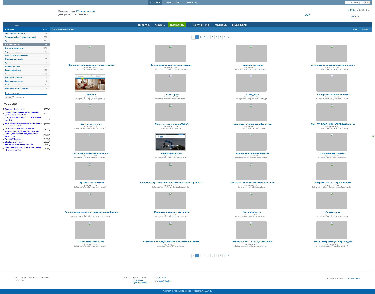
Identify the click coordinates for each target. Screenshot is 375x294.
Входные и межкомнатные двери (91, 153)
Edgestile (187, 291)
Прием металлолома (172, 153)
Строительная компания (333, 153)
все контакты (138, 280)
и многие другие (354, 278)
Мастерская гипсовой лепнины (333, 94)
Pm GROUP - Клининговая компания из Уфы (252, 183)
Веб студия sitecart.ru (242, 157)
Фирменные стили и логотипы (16, 52)
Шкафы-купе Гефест (14, 142)
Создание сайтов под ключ (15, 33)
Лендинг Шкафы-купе (14, 109)
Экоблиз (91, 94)
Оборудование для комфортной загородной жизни (91, 212)
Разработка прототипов (14, 81)
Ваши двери (252, 94)
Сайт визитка (10, 74)
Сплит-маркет (172, 94)
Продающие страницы (13, 77)
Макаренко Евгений (324, 157)
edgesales (163, 277)
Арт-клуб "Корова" (13, 139)
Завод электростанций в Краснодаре (332, 242)
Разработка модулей (12, 44)
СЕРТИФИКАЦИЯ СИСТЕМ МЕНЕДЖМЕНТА (333, 124)
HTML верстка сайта (13, 85)
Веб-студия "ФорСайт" (320, 187)
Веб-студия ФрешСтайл (85, 69)
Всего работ (9, 29)
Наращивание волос (252, 65)
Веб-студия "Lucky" (159, 187)
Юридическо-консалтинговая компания (171, 65)
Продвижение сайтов (13, 41)
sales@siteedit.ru (165, 281)
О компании (19, 280)
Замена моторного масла (91, 242)
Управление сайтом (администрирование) (20, 37)
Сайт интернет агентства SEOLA (171, 124)
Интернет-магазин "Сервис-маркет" (333, 183)
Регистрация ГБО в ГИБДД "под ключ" (252, 242)
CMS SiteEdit (44, 277)
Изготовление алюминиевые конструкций (333, 65)
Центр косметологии (91, 124)
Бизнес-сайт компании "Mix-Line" (19, 144)
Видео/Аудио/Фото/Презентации (16, 55)
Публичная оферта (140, 283)
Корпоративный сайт (13, 70)
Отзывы (365, 29)
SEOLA (163, 128)
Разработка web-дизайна (14, 59)
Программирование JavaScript (16, 88)
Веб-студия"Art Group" (83, 99)
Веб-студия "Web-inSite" (163, 69)
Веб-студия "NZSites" (164, 246)
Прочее (8, 63)
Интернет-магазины (12, 66)
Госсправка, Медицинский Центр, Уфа (252, 124)
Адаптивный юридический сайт (252, 153)
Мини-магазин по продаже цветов (171, 212)
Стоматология (332, 212)
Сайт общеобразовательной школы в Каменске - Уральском (171, 183)
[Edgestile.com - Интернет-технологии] (31, 13)
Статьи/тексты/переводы (14, 48)
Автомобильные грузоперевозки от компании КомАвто (172, 242)
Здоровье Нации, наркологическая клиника (91, 65)
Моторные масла (252, 212)
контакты (355, 16)
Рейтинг (355, 29)
